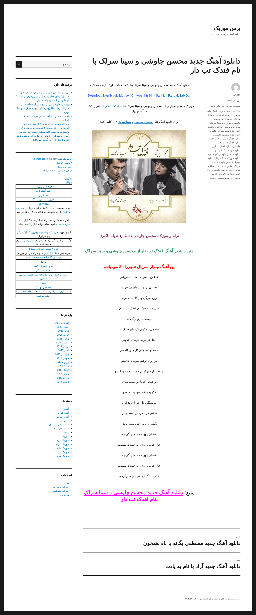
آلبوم (66, 408)
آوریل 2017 (63, 370)
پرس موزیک (227, 28)
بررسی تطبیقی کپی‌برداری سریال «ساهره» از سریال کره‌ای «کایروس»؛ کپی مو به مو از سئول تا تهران (43, 108)
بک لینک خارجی (49, 253)
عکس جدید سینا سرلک (221, 166)
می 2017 (64, 366)
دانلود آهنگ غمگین (221, 146)
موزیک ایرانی (217, 105)
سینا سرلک (124, 121)
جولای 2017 (63, 358)
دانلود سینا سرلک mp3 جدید (225, 150)
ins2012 (236, 95)
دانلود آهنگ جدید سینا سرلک (225, 138)
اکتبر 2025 (63, 350)
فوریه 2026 (63, 334)
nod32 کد (44, 203)
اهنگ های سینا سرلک (229, 111)
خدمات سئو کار (44, 270)
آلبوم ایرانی (63, 412)
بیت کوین (44, 195)
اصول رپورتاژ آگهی (43, 266)
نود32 (44, 261)
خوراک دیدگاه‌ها (61, 490)
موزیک (228, 105)
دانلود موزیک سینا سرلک (227, 158)
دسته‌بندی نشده (60, 428)
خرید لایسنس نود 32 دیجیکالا (43, 248)
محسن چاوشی (143, 121)
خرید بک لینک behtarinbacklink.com (53, 158)
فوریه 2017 (63, 378)
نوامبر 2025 (63, 346)
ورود (66, 483)
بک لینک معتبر (31, 240)
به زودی (65, 420)
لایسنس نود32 (64, 162)
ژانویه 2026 (63, 338)
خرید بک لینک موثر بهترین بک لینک (40, 232)
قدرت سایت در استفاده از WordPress (204, 598)
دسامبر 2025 (62, 342)
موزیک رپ (63, 452)
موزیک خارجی (61, 448)
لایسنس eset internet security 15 (43, 257)
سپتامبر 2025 (62, 354)
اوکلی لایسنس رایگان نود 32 (57, 170)
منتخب (237, 105)
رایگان (68, 182)
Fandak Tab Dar (179, 95)
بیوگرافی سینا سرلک (220, 122)
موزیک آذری (62, 440)
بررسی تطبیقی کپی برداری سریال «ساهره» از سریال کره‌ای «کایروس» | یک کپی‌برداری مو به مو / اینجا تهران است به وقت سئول (42, 96)
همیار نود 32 (65, 174)
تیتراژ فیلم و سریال (59, 424)
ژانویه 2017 (63, 381)
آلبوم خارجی (62, 416)
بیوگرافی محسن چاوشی (227, 126)
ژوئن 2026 (63, 330)
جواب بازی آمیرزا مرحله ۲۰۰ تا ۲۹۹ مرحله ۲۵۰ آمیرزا (43, 291)
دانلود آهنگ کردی (44, 190)
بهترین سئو (66, 178)
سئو (44, 282)
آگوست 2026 (62, 323)
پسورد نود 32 (65, 166)
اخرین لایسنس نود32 (44, 199)
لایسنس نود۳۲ (43, 287)
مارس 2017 (63, 374)
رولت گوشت (43, 295)
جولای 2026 (63, 326)
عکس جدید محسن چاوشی (226, 170)
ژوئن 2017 (63, 362)
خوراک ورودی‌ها (61, 486)
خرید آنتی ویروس (44, 186)
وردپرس (64, 494)
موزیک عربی (62, 456)
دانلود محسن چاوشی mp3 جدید (224, 154)
